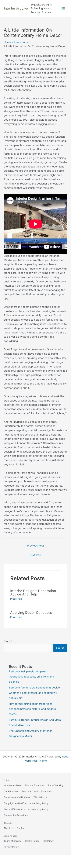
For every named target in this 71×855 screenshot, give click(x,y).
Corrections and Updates (17, 797)
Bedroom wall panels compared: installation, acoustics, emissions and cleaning (31, 676)
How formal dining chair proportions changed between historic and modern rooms (32, 709)
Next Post (35, 555)
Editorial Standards (35, 785)
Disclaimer (48, 841)
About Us (8, 828)
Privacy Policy (11, 847)
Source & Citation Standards (37, 791)
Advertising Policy (38, 803)
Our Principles (11, 791)
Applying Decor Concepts (31, 612)
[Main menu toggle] (63, 8)
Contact (21, 828)
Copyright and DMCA (15, 803)
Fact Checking (55, 785)
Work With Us (40, 797)
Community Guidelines (16, 815)
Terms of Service (13, 841)
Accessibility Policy (38, 809)
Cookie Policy (32, 841)
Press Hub (16, 598)
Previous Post (35, 545)
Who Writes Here (12, 785)
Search (8, 641)
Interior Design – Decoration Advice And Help (33, 592)
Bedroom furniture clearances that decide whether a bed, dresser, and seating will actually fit (34, 692)
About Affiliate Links (14, 809)
